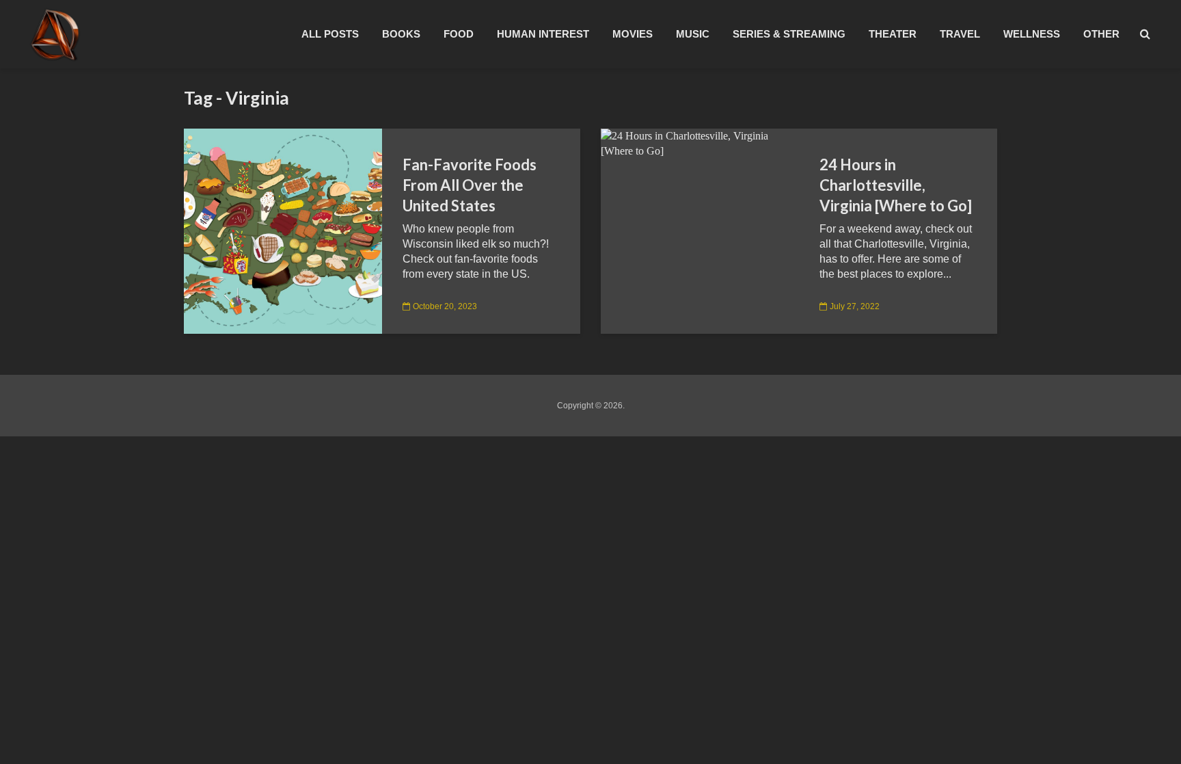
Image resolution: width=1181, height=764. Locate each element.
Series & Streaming (789, 34)
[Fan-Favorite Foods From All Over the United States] (283, 230)
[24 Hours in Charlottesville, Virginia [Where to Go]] (700, 142)
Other (1101, 34)
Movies (632, 34)
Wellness (1031, 34)
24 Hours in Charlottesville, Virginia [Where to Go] (895, 185)
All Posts (330, 34)
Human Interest (543, 34)
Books (401, 34)
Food (459, 34)
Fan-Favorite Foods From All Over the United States (470, 185)
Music (692, 34)
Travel (960, 34)
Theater (893, 34)
